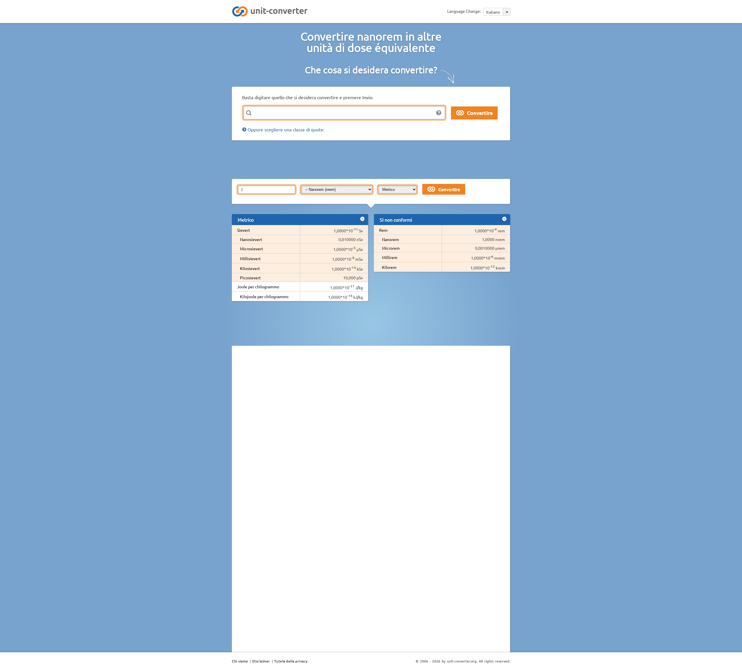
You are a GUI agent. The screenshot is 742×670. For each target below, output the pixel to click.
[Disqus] (371, 429)
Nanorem (390, 239)
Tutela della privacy (291, 661)
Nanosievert (251, 239)
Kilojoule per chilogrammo (264, 296)
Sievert (243, 230)
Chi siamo (240, 661)
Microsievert (251, 248)
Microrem (391, 248)
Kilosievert (250, 268)
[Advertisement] (372, 159)
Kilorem (389, 267)
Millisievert (250, 258)
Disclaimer (261, 661)
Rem (383, 230)
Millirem (389, 257)
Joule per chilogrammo (258, 286)
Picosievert (250, 277)
